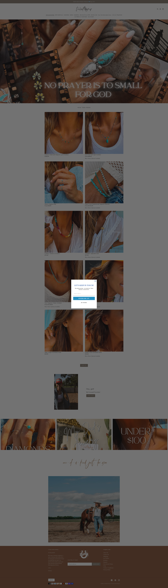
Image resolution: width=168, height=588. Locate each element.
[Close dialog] (95, 281)
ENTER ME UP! (84, 298)
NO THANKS (84, 302)
